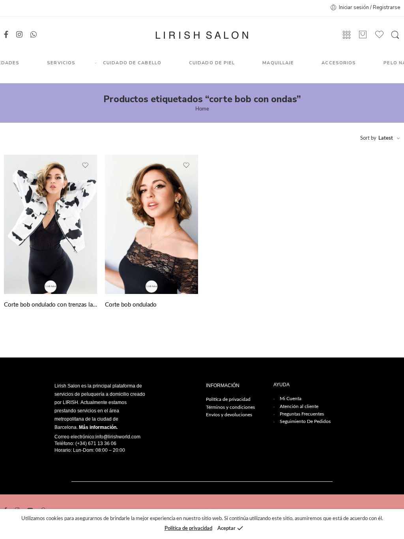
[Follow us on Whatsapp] (33, 35)
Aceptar (226, 528)
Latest (385, 138)
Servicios (61, 63)
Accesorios (339, 63)
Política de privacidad (228, 399)
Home (202, 109)
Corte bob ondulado (131, 305)
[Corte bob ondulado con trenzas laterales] (50, 224)
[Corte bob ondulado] (151, 224)
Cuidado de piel (212, 63)
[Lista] (362, 35)
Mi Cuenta (290, 398)
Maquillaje (278, 63)
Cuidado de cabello (132, 63)
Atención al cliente (299, 406)
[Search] (395, 35)
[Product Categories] (347, 35)
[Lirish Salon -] (202, 35)
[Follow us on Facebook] (6, 35)
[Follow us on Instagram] (19, 35)
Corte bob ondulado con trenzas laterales (50, 305)
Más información (97, 427)
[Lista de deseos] (86, 166)
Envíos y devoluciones (229, 414)
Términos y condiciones (230, 407)
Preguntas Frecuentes (302, 414)
